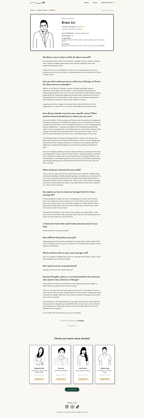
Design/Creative (42, 10)
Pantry (32, 10)
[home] (55, 3)
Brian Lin (52, 10)
